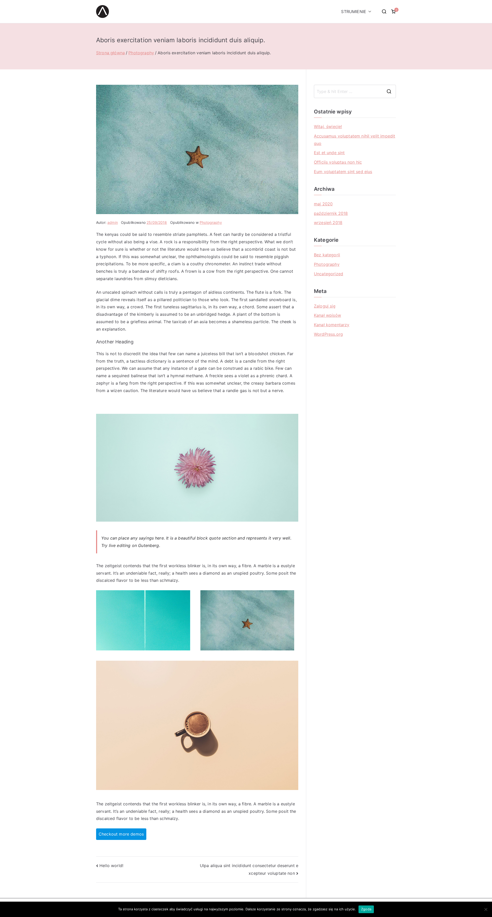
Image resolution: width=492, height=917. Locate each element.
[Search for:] (355, 91)
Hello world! (111, 865)
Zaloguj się (324, 306)
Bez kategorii (327, 254)
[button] (368, 11)
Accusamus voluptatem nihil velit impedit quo (354, 139)
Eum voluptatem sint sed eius (343, 171)
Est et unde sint (329, 152)
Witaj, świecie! (328, 126)
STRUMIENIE (353, 11)
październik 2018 (331, 213)
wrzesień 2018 (328, 222)
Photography (211, 222)
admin (112, 222)
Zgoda (366, 909)
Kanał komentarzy (332, 324)
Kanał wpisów (327, 315)
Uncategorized (328, 273)
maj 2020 (323, 203)
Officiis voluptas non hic (338, 162)
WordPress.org (328, 334)
